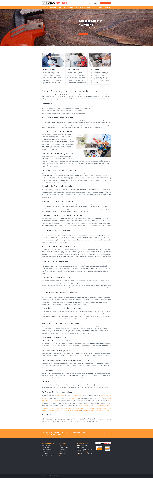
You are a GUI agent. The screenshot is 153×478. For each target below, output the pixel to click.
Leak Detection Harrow (46, 451)
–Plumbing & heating (101, 408)
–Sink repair (71, 410)
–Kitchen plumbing (56, 408)
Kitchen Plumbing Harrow (47, 449)
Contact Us (107, 7)
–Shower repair (59, 410)
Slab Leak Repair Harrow (46, 464)
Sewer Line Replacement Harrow (48, 455)
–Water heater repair (86, 410)
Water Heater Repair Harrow (47, 466)
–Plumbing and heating (104, 410)
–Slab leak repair (77, 410)
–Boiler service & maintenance (104, 405)
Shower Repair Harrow (46, 459)
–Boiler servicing (77, 395)
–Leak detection (75, 408)
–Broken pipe (96, 407)
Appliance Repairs (91, 7)
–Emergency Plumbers (85, 405)
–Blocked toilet (89, 407)
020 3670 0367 (94, 3)
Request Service (83, 34)
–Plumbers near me (91, 408)
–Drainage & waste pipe (105, 395)
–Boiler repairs (71, 398)
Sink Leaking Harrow (46, 462)
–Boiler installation (60, 395)
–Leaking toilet (83, 408)
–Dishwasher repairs (53, 400)
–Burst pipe (101, 407)
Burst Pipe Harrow (45, 447)
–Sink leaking (66, 410)
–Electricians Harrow (61, 407)
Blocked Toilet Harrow (46, 445)
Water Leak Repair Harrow (47, 468)
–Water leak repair (94, 410)
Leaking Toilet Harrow (46, 453)
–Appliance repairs (46, 398)
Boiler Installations (80, 7)
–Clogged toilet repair (46, 408)
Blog (61, 459)
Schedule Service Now (106, 2)
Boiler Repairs (62, 7)
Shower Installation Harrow (47, 457)
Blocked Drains (70, 7)
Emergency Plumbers (51, 7)
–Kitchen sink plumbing (66, 408)
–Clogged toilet (108, 407)
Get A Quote (106, 433)
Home (44, 7)
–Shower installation (51, 410)
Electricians (100, 7)
